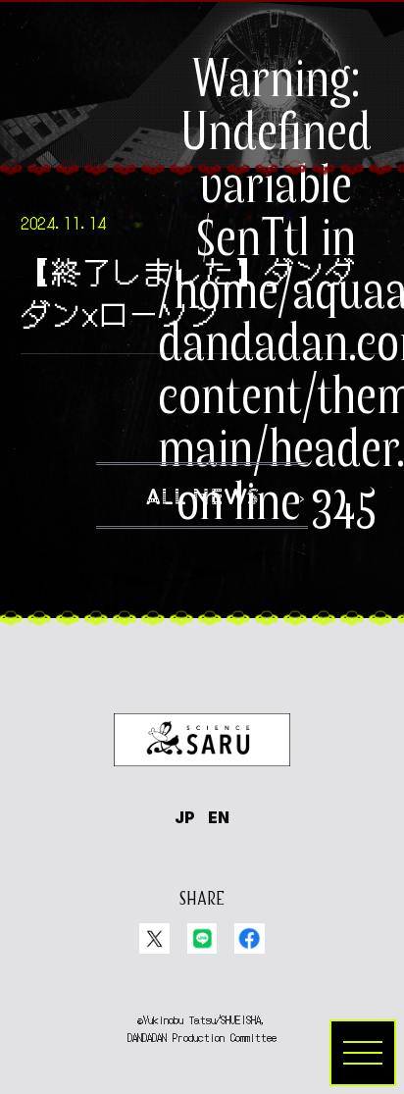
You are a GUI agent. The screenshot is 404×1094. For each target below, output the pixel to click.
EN (218, 817)
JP (185, 817)
